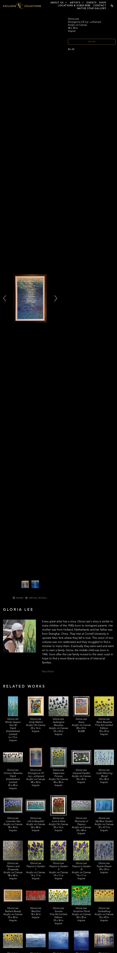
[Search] (112, 6)
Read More (48, 671)
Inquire (92, 41)
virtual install (37, 598)
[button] (58, 3)
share (19, 598)
